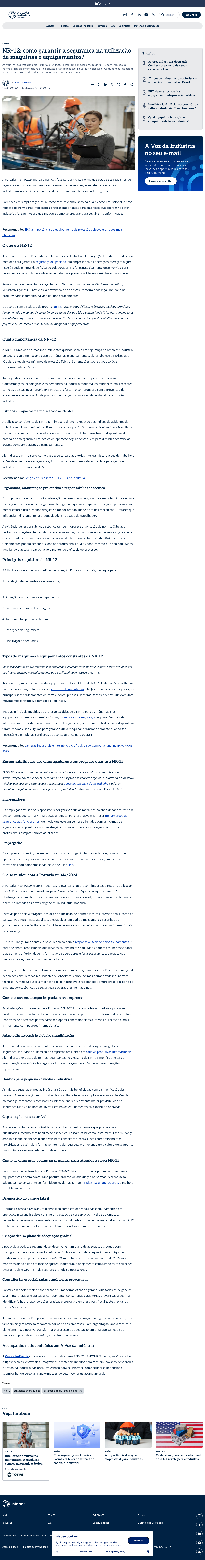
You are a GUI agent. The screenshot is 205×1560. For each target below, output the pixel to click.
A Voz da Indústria (25, 82)
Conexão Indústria (83, 25)
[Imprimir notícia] (99, 84)
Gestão (65, 25)
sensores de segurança (79, 717)
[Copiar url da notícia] (93, 84)
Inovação (102, 25)
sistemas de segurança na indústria (63, 1390)
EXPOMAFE (98, 1515)
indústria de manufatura (67, 689)
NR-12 (57, 307)
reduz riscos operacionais (101, 1183)
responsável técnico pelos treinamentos (102, 942)
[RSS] (153, 15)
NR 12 (7, 1390)
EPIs (70, 865)
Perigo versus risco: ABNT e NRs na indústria (55, 478)
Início (5, 1515)
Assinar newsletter (161, 181)
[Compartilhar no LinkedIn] (105, 84)
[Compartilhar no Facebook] (125, 84)
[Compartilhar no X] (112, 84)
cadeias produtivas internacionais (108, 1052)
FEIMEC (51, 1515)
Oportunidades (100, 1522)
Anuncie (191, 14)
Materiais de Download (147, 25)
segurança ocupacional (51, 262)
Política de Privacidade (35, 1546)
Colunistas (124, 25)
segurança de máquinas (27, 1390)
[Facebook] (132, 15)
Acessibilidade (10, 1546)
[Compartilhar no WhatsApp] (118, 84)
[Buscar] (163, 15)
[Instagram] (125, 15)
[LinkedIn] (139, 15)
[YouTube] (146, 15)
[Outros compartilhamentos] (131, 84)
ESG (113, 25)
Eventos (49, 25)
